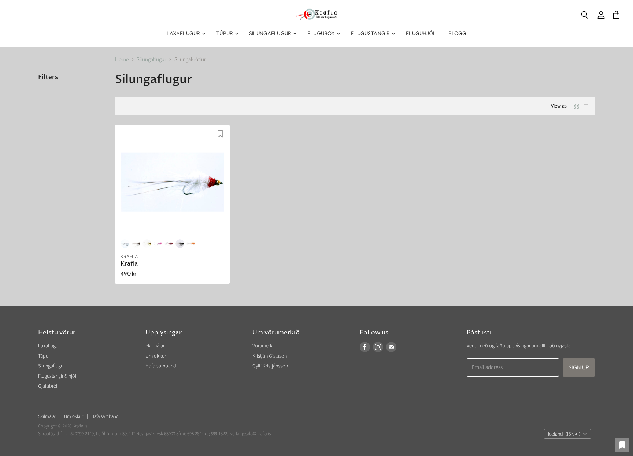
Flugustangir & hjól (57, 376)
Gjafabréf (48, 386)
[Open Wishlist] (622, 445)
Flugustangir (371, 33)
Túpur (225, 33)
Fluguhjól (421, 33)
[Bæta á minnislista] (220, 134)
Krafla (129, 264)
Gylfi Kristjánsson (270, 366)
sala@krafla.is (258, 433)
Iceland (564, 434)
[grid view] (576, 106)
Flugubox (321, 33)
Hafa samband (160, 366)
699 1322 (219, 433)
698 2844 (195, 433)
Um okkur (155, 356)
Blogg (457, 33)
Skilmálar (154, 346)
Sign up (579, 367)
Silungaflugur (270, 33)
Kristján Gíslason (269, 356)
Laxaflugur (184, 33)
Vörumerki (263, 346)
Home (122, 59)
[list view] (585, 106)
